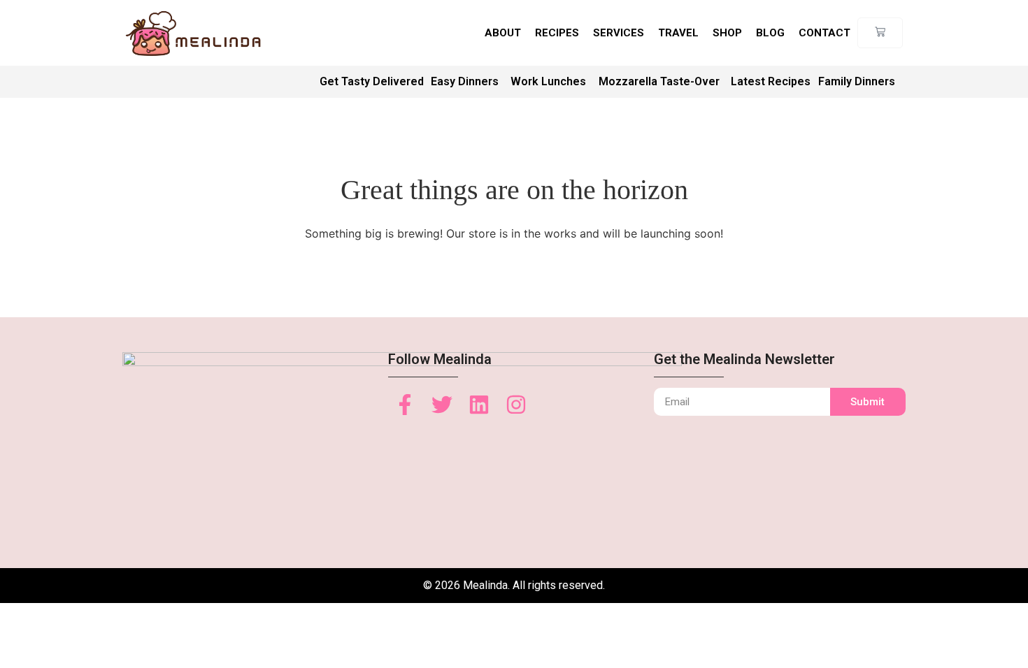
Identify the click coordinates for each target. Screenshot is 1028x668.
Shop (727, 33)
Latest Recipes (771, 81)
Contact (824, 33)
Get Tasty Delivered (372, 81)
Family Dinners (856, 81)
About (503, 33)
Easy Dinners (465, 81)
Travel (678, 33)
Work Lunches (548, 81)
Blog (770, 33)
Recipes (557, 33)
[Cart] (880, 32)
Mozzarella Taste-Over (659, 81)
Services (618, 33)
